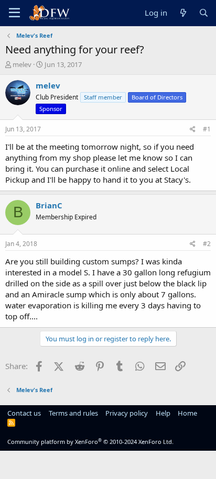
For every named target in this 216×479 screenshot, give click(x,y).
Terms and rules (73, 413)
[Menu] (14, 13)
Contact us (24, 413)
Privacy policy (126, 413)
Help (163, 413)
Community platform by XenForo (90, 441)
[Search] (203, 13)
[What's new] (182, 13)
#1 (207, 129)
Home (187, 413)
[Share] (192, 130)
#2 (207, 243)
